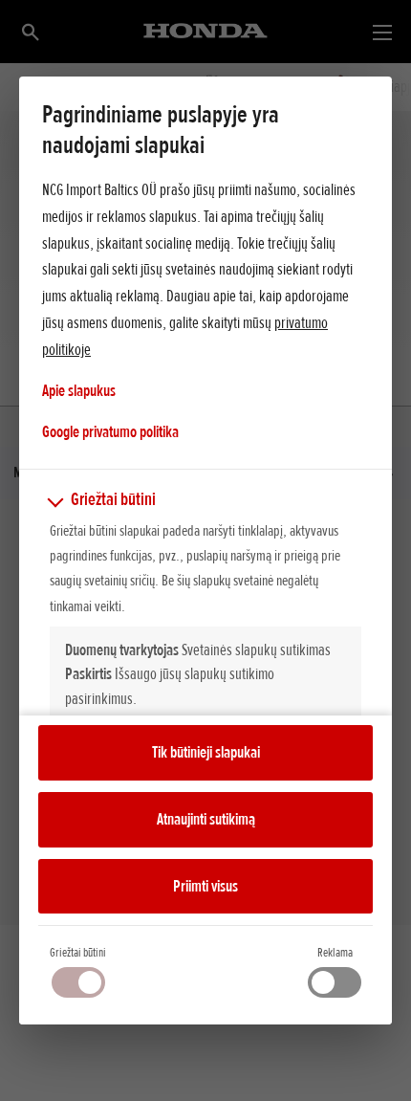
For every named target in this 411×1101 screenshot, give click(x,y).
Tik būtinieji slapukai (206, 751)
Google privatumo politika (110, 431)
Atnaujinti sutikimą (206, 818)
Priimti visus (205, 885)
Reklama (335, 952)
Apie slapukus (79, 390)
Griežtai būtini (78, 952)
